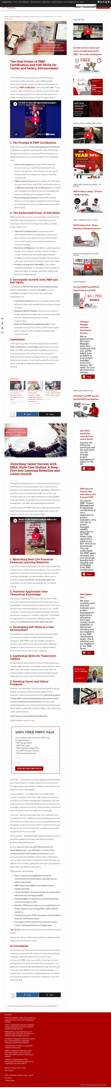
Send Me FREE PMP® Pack (29, 768)
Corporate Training (56, 2)
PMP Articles (9, 1070)
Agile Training (46, 2)
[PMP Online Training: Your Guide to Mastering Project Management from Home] (17, 385)
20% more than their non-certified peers (34, 187)
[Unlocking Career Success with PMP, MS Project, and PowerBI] (53, 385)
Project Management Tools (71, 2)
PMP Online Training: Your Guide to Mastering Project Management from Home (17, 395)
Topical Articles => (7, 2)
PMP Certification (24, 2)
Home (16, 2)
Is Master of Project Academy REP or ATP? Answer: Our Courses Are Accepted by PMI (31, 1006)
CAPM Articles (10, 1080)
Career (82, 2)
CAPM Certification (35, 2)
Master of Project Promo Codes (15, 1068)
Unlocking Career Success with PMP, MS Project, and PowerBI (52, 393)
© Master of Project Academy (89, 1085)
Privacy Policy (102, 1085)
